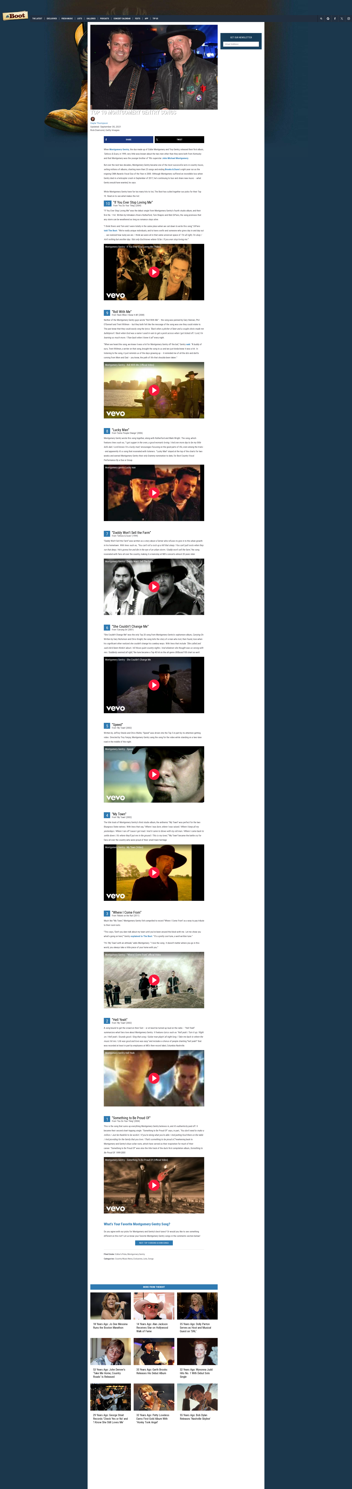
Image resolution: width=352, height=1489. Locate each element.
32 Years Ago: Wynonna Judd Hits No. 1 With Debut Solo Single (196, 1373)
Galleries (91, 18)
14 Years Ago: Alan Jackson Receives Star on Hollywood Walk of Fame (152, 1327)
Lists (79, 18)
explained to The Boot (141, 936)
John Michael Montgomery (175, 158)
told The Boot (110, 230)
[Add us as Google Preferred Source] (328, 18)
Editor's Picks (121, 1254)
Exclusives (52, 18)
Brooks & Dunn (172, 169)
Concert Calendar (122, 18)
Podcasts (104, 18)
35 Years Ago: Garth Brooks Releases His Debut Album (151, 1371)
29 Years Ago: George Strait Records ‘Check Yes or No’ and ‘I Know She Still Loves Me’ (110, 1418)
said (188, 344)
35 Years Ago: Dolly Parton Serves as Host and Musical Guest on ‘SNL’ (195, 1327)
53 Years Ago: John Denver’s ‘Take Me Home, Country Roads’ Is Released (109, 1373)
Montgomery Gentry (119, 149)
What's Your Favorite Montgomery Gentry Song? (137, 1224)
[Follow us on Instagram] (348, 18)
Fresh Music (67, 18)
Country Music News (124, 1259)
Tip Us (155, 18)
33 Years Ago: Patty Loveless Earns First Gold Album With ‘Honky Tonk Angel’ (152, 1418)
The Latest (37, 18)
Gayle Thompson (99, 123)
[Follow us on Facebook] (335, 18)
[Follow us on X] (341, 18)
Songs (151, 1259)
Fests (137, 18)
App (146, 18)
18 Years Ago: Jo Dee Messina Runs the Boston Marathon (110, 1325)
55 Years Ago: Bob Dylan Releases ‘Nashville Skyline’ (195, 1416)
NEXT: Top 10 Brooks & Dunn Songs (154, 1243)
